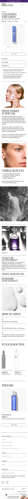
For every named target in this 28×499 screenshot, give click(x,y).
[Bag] (22, 4)
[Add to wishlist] (25, 22)
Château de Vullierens (7, 445)
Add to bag (14, 53)
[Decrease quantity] (6, 49)
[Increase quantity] (22, 49)
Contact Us (23, 488)
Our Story (4, 439)
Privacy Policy (23, 494)
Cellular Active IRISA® (7, 442)
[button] (17, 497)
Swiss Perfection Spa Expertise (9, 448)
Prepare (4, 11)
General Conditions (22, 491)
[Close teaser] (6, 495)
